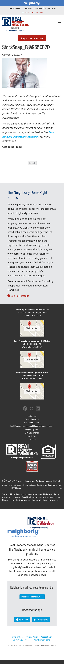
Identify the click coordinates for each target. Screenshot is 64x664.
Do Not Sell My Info (22, 639)
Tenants (28, 8)
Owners (38, 8)
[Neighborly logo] (32, 3)
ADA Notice (16, 488)
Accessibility (46, 636)
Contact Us (31, 416)
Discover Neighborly (30, 596)
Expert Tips (50, 8)
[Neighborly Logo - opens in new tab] (32, 533)
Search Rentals (14, 8)
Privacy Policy (32, 636)
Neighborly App (31, 429)
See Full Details (20, 295)
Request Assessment (32, 38)
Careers (31, 439)
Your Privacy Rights (42, 639)
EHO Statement (31, 433)
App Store (23, 619)
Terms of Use (17, 636)
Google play (42, 619)
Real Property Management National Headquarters (31, 426)
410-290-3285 (36, 12)
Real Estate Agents (31, 422)
